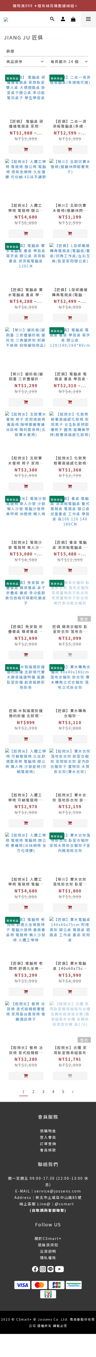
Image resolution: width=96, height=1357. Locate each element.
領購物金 (48, 1130)
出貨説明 (48, 1251)
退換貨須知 (48, 1244)
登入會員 (48, 1137)
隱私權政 (48, 1257)
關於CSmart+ (48, 1238)
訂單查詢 (48, 1143)
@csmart (64, 1203)
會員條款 (48, 1150)
